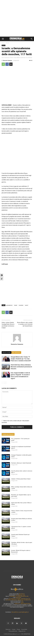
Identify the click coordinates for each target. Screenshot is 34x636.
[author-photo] (17, 342)
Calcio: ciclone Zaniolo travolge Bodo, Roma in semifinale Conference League (8, 325)
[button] (2, 39)
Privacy (18, 629)
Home (3, 42)
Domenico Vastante (7, 60)
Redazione (8, 629)
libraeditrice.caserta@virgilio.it (20, 612)
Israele (15, 305)
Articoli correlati (6, 352)
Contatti (13, 629)
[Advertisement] (17, 19)
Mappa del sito (22, 631)
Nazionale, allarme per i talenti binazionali (21, 463)
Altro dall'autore (16, 352)
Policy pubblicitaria (13, 631)
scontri (26, 305)
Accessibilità (24, 629)
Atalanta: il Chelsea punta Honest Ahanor (21, 479)
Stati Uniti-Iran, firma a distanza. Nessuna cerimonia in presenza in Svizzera (21, 366)
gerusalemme (9, 305)
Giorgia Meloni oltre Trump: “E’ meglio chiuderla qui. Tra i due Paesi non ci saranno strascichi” (21, 358)
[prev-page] (3, 383)
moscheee (21, 305)
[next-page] (5, 383)
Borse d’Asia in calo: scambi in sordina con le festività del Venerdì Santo (24, 324)
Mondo (7, 42)
